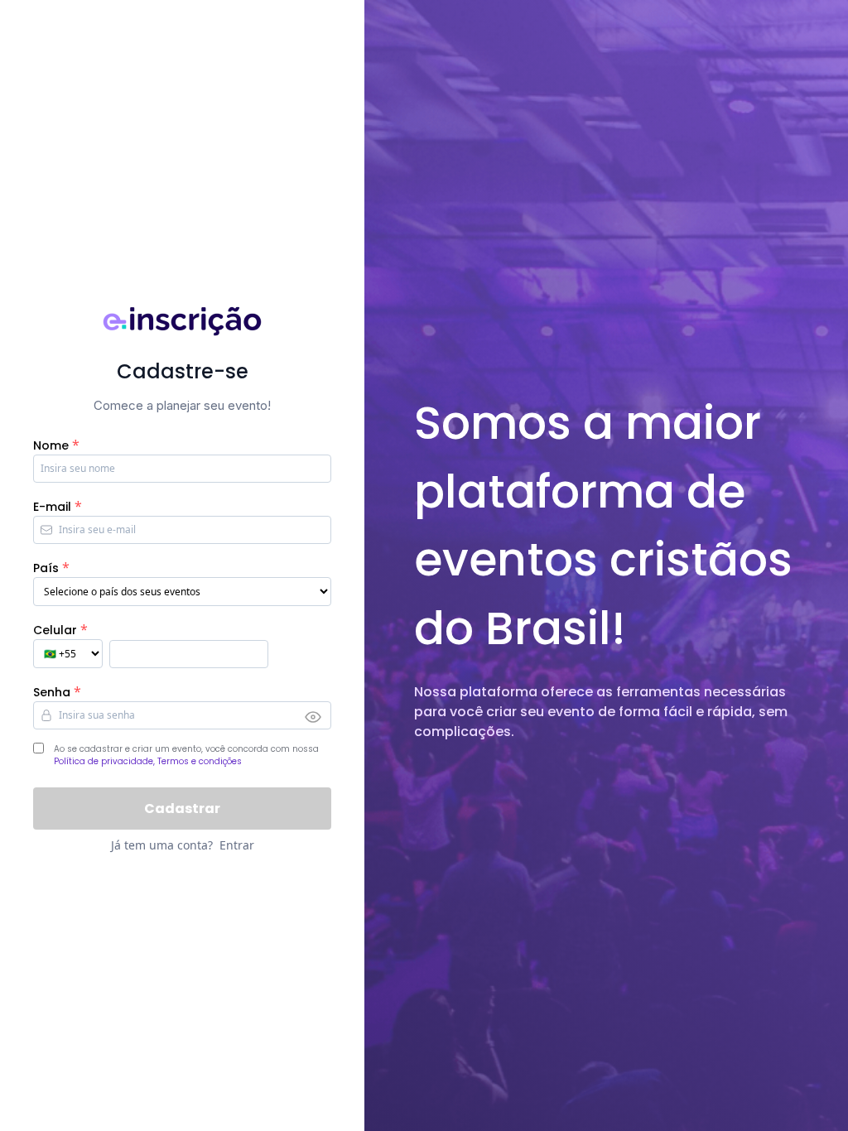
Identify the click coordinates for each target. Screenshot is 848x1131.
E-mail (52, 506)
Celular (55, 630)
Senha (51, 692)
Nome (51, 445)
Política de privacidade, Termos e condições (148, 761)
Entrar (236, 845)
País (46, 568)
